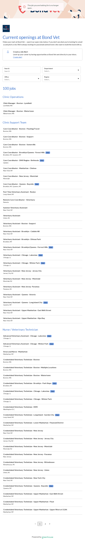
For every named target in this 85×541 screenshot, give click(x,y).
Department (48, 68)
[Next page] (49, 524)
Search (6, 68)
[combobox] (44, 71)
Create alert (17, 57)
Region (46, 77)
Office (6, 77)
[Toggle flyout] (78, 70)
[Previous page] (35, 524)
